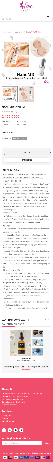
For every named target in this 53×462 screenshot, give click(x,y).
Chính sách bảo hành (9, 405)
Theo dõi (46, 443)
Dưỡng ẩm (19, 32)
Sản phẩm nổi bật (8, 421)
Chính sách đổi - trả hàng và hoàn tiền (15, 396)
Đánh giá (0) (27, 160)
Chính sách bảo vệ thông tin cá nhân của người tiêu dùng (22, 393)
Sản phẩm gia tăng (13, 324)
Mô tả (27, 153)
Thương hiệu (6, 415)
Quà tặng (5, 418)
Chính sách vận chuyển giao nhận (13, 402)
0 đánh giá (14, 112)
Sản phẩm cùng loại (13, 320)
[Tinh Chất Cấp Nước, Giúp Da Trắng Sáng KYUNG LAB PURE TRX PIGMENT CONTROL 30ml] (26, 346)
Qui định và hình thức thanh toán (13, 399)
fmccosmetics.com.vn (43, 453)
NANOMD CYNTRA (33, 32)
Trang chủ (7, 32)
